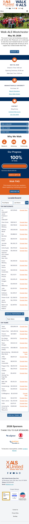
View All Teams (13, 415)
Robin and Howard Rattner (5, 306)
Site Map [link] (15, 516)
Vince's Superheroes (5, 335)
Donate (13, 8)
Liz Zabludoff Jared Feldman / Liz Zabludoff (5, 215)
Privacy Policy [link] (15, 513)
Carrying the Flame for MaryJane (5, 408)
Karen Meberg (4, 262)
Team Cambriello (5, 362)
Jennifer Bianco (4, 244)
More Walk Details (14, 94)
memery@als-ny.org (14, 112)
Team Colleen (4, 390)
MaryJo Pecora (4, 275)
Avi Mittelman (5, 285)
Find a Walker (6, 124)
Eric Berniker (4, 235)
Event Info (5, 132)
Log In (19, 8)
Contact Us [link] (15, 510)
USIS (3, 403)
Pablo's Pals (5, 331)
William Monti (4, 230)
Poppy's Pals (5, 366)
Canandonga (5, 386)
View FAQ (13, 191)
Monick (4, 398)
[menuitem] (15, 8)
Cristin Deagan (4, 280)
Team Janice (5, 401)
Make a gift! (13, 175)
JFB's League (4, 358)
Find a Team (5, 128)
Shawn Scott (5, 297)
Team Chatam (4, 369)
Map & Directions (14, 91)
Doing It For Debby (5, 348)
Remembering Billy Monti (6, 353)
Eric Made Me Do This (5, 339)
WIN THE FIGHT (4, 382)
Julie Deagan (4, 289)
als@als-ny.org (9, 484)
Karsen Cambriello (5, 271)
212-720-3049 (14, 115)
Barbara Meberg (4, 226)
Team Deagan (4, 344)
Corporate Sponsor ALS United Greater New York (5, 254)
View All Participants (13, 314)
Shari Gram (5, 222)
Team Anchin (4, 327)
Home (7, 8)
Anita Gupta (5, 248)
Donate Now (23, 210)
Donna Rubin (4, 240)
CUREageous (6, 393)
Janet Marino (4, 301)
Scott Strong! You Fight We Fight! (5, 376)
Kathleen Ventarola (4, 294)
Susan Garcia (3, 266)
